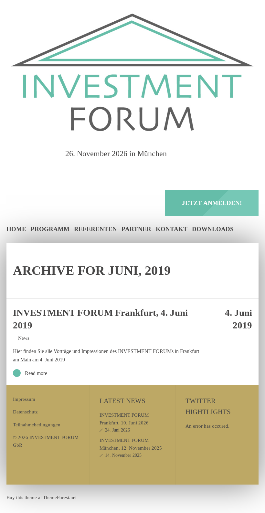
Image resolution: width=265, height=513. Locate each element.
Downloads (213, 229)
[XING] (203, 153)
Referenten (95, 229)
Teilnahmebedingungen (36, 424)
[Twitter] (188, 153)
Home (16, 229)
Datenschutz (25, 411)
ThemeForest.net (60, 497)
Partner (136, 229)
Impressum (24, 399)
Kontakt (171, 229)
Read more (36, 373)
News (23, 338)
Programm (50, 229)
